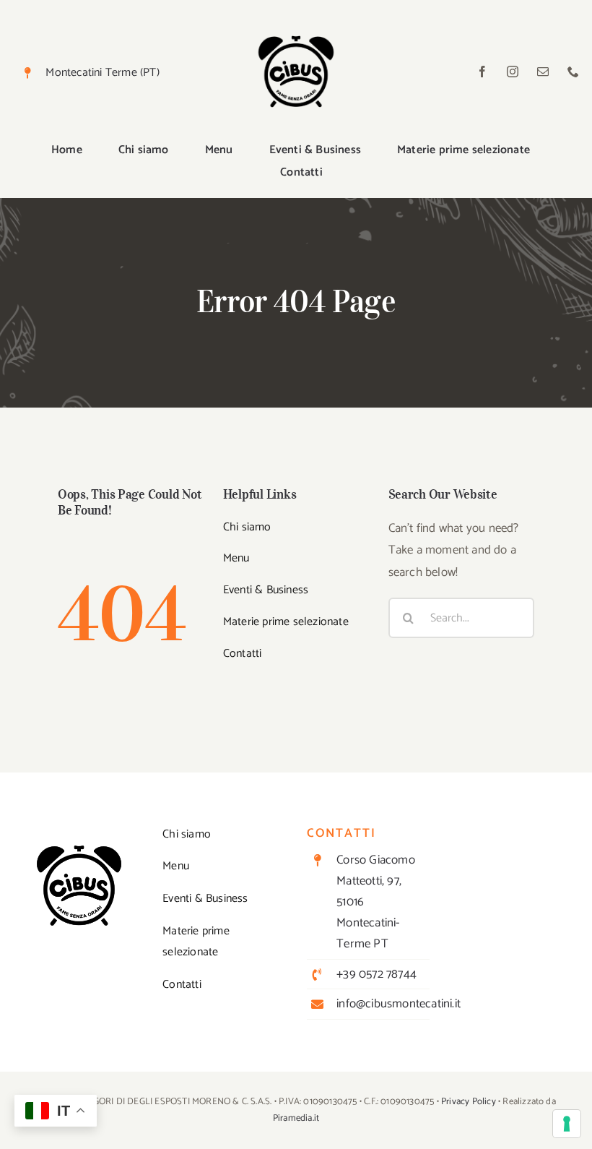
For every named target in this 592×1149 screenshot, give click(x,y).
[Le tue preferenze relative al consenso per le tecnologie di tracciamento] (566, 1123)
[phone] (573, 71)
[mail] (542, 71)
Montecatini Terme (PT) (102, 72)
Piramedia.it (296, 1118)
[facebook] (482, 71)
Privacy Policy (468, 1101)
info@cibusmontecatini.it (398, 1004)
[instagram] (512, 71)
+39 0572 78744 (376, 974)
